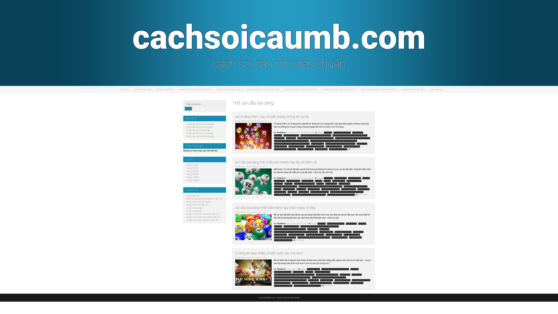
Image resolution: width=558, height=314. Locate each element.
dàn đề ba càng (291, 138)
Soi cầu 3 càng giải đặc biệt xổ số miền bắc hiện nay (290, 280)
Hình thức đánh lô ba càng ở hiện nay (286, 186)
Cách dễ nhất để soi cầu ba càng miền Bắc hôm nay (290, 229)
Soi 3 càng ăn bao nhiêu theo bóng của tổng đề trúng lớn (328, 277)
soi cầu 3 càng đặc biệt (348, 189)
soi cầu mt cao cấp (164, 89)
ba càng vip (278, 226)
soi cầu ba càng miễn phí (305, 149)
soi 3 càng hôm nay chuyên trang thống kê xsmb (272, 117)
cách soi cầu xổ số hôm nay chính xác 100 (378, 89)
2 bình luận (355, 149)
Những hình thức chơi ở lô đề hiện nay (355, 186)
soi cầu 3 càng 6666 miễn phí (330, 189)
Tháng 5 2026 (192, 168)
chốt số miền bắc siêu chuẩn (228, 89)
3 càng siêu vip (436, 89)
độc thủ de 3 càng (344, 183)
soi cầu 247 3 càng (288, 189)
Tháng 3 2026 (192, 174)
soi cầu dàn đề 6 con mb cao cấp (200, 124)
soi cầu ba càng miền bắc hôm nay (285, 149)
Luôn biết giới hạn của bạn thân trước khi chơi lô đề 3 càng (292, 143)
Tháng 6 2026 (192, 165)
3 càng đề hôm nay (340, 178)
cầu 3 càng (320, 183)
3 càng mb (366, 178)
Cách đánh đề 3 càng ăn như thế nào (327, 274)
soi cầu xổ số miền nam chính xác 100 (194, 89)
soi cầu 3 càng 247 (313, 189)
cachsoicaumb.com (279, 37)
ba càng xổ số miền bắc (291, 135)
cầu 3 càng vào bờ (331, 183)
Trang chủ (124, 89)
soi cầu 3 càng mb (280, 192)
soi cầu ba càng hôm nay (296, 146)
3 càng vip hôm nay (339, 181)
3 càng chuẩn (328, 178)
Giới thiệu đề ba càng (326, 232)
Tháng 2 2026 (192, 177)
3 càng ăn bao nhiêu (313, 269)
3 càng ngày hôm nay (293, 181)
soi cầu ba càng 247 (280, 146)
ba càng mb (327, 132)
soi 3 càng (278, 189)
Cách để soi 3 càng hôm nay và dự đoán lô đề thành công (350, 135)
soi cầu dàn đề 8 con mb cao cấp (200, 136)
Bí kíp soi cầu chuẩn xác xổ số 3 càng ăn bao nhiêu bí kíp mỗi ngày (294, 274)
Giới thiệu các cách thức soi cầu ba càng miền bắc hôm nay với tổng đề (296, 232)
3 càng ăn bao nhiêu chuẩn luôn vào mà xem (269, 253)
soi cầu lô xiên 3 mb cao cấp (198, 130)
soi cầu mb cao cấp (142, 89)
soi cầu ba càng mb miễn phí (315, 146)
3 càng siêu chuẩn (307, 181)
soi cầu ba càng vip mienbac (338, 149)
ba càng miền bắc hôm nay (342, 132)
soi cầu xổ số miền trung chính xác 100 (300, 89)
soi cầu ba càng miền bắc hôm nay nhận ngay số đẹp (275, 208)
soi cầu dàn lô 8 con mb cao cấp (199, 133)
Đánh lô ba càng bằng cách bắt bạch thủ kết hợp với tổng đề (315, 138)
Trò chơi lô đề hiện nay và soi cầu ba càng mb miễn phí (309, 195)
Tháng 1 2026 (192, 180)
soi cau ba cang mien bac (351, 146)
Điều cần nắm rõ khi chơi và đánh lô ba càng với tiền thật (291, 141)
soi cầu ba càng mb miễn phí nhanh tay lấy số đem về (275, 162)
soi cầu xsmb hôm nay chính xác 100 (262, 89)
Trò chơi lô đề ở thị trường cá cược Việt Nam (341, 195)
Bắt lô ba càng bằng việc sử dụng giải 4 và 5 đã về (316, 135)
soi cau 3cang (292, 192)
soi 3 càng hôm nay (317, 143)
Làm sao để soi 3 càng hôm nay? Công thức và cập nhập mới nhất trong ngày (333, 141)
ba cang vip (278, 135)
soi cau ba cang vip (321, 149)
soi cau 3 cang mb (363, 189)
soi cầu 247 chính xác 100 (412, 89)
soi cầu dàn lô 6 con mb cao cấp (199, 127)
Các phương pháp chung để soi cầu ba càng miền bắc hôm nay (319, 226)
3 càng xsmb (278, 183)
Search (188, 109)
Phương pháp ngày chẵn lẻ (343, 232)
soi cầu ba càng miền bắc (333, 146)
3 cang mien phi (279, 181)
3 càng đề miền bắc (354, 178)
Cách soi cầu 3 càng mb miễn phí (304, 183)
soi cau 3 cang (301, 189)
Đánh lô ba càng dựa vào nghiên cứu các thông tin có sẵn (353, 138)
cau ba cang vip (279, 138)
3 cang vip (327, 181)
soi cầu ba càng (362, 143)
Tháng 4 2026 (192, 171)
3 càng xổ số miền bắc (354, 181)
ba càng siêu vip (358, 132)
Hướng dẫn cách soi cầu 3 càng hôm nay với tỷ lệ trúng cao (292, 277)
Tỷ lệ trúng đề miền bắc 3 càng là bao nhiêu (307, 286)
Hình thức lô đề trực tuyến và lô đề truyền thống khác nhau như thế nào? (320, 186)
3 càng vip (318, 181)
